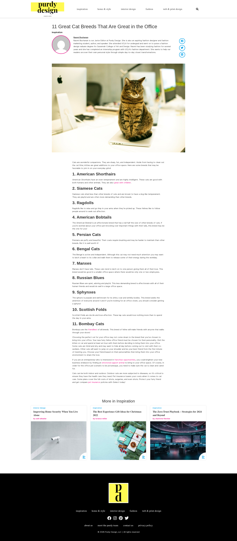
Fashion (149, 9)
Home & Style (104, 9)
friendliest (92, 330)
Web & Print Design (172, 9)
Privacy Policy (145, 525)
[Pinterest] (121, 518)
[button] (182, 41)
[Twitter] (127, 518)
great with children (122, 183)
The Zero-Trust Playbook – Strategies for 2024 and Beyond (177, 413)
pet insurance (94, 382)
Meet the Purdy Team (108, 525)
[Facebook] (109, 518)
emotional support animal (113, 363)
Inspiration (82, 9)
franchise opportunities (125, 360)
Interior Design (128, 9)
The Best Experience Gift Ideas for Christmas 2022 (117, 413)
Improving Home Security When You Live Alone (55, 413)
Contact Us (128, 525)
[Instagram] (115, 518)
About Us (88, 525)
